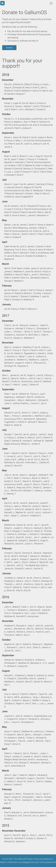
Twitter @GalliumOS (47, 862)
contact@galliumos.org (28, 862)
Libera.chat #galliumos (43, 859)
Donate (9, 48)
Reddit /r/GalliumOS (8, 862)
